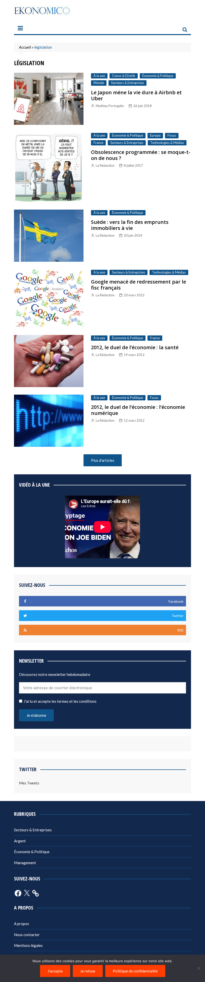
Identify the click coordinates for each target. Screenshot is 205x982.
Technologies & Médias (167, 143)
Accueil (25, 47)
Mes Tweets (29, 783)
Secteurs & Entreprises (127, 83)
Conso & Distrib (123, 76)
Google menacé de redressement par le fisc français (138, 284)
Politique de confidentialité (135, 971)
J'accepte (55, 971)
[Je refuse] (198, 968)
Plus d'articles (102, 460)
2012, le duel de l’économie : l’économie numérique (138, 410)
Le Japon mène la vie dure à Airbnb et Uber (136, 95)
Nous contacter (27, 934)
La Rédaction (105, 165)
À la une (99, 76)
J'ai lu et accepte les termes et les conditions (60, 701)
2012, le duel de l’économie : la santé (134, 347)
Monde (99, 83)
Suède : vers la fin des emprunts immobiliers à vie (129, 225)
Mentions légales (28, 945)
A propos (21, 923)
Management (25, 862)
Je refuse (87, 971)
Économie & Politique (157, 76)
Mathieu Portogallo (110, 106)
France (98, 143)
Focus (172, 135)
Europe (155, 135)
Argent (20, 841)
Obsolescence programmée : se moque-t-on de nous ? (140, 155)
